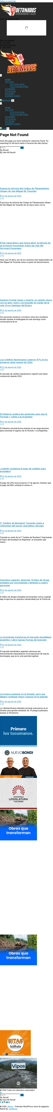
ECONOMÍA (10, 89)
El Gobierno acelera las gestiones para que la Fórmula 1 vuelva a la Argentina (23, 415)
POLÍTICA (9, 82)
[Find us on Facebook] (1, 1102)
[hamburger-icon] (1, 75)
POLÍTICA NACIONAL (19, 87)
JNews (10, 1106)
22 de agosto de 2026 (11, 476)
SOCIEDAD (9, 94)
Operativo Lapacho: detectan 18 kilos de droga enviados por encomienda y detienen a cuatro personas (24, 583)
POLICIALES (10, 91)
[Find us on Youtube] (7, 1102)
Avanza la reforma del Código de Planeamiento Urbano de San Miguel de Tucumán (24, 190)
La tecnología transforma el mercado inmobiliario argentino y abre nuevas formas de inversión (25, 638)
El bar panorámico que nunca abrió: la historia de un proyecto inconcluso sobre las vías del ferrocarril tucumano (25, 246)
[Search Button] (22, 147)
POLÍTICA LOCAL (17, 84)
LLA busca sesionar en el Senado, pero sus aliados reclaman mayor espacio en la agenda (24, 695)
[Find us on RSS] (9, 1102)
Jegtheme (13, 1109)
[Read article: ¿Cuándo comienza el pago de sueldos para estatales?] (26, 449)
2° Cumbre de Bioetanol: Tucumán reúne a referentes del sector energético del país (22, 524)
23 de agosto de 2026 (11, 196)
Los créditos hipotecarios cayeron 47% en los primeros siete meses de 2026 (24, 361)
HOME (7, 80)
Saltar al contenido (8, 1)
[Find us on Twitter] (4, 1102)
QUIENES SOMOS (12, 96)
